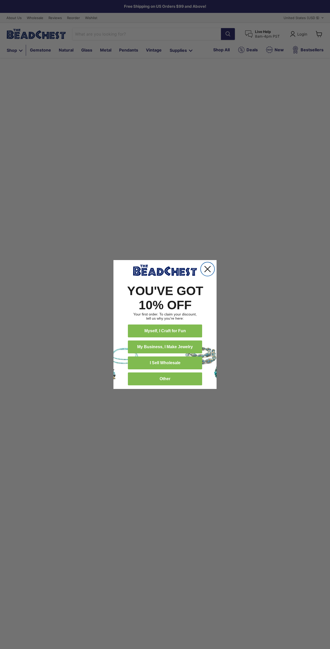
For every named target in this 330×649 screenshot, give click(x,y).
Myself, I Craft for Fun (165, 331)
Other (165, 379)
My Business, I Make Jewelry (165, 347)
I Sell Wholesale (165, 363)
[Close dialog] (207, 269)
